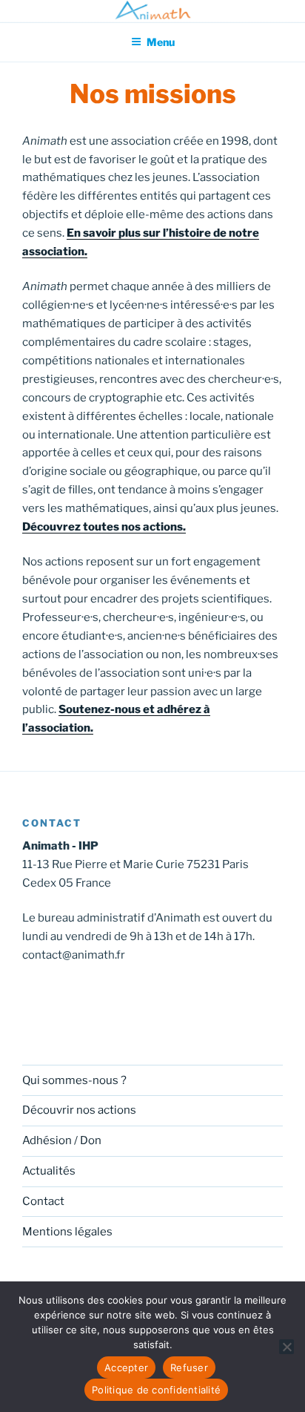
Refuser (189, 1367)
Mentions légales (67, 1231)
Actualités (49, 1171)
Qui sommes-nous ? (74, 1080)
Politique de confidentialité (156, 1390)
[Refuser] (286, 1346)
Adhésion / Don (61, 1140)
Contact (43, 1201)
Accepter (126, 1367)
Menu (161, 42)
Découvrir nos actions (79, 1110)
